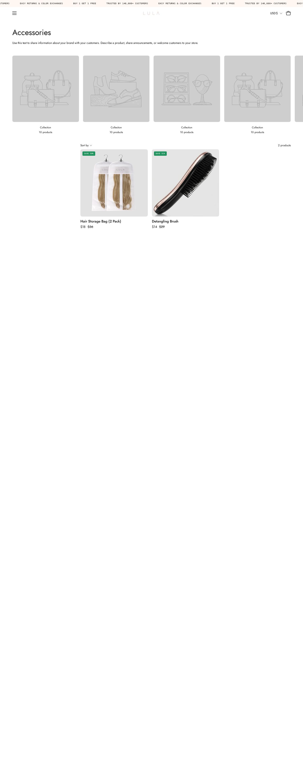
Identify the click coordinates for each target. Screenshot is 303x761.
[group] (151, 95)
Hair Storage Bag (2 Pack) (100, 221)
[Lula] (151, 13)
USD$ (274, 13)
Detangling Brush (165, 221)
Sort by (84, 145)
